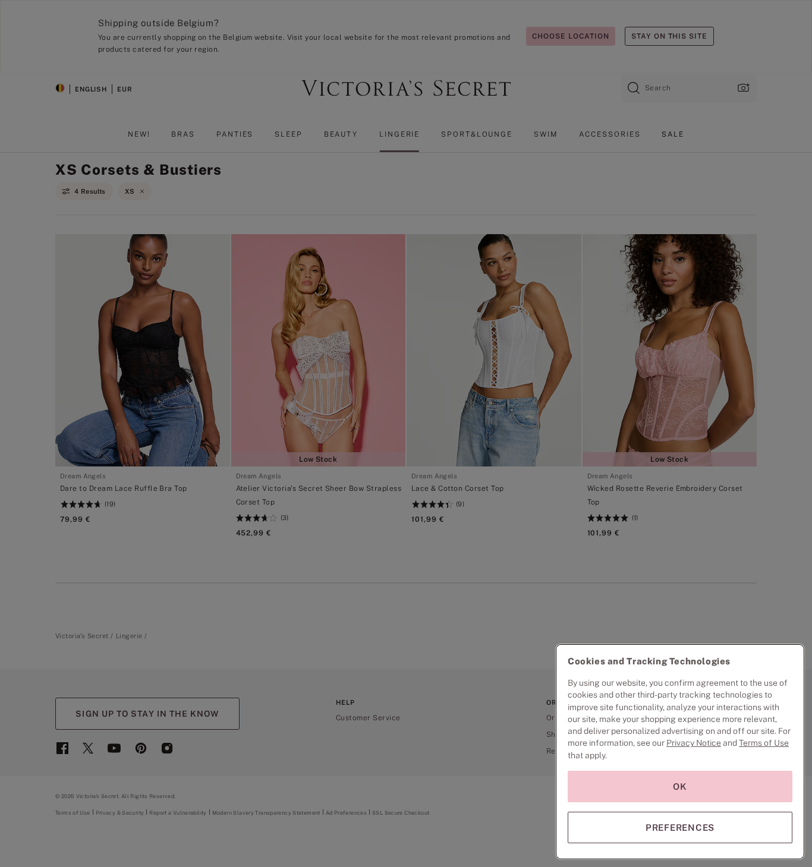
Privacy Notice (693, 743)
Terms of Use (764, 743)
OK (680, 786)
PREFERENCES (680, 827)
